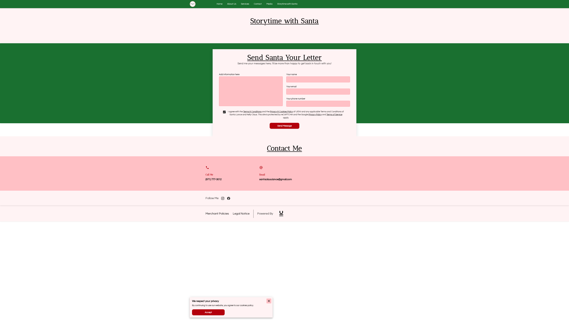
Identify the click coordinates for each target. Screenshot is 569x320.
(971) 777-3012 (214, 179)
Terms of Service (334, 114)
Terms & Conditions (252, 112)
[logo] (281, 214)
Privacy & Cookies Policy (281, 112)
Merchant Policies (217, 213)
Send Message (284, 126)
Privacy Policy (315, 114)
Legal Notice (241, 213)
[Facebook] (228, 198)
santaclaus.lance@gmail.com (275, 179)
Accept (208, 312)
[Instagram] (222, 198)
